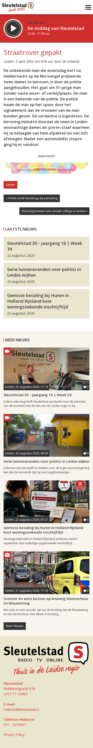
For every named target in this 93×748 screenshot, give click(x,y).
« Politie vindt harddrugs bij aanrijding (31, 198)
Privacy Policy (14, 734)
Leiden (10, 185)
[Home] (17, 6)
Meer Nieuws (14, 626)
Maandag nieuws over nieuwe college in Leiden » (54, 211)
